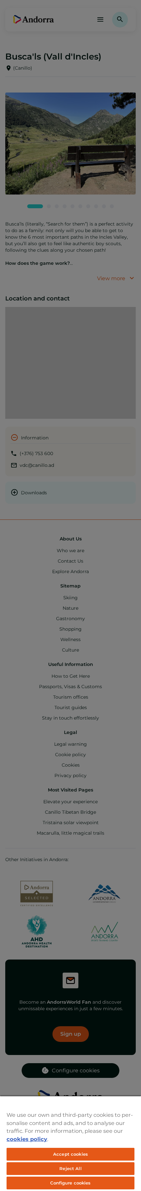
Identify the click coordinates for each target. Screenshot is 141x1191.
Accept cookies (70, 1154)
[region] (70, 1143)
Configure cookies (70, 1182)
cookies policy (27, 1139)
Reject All (70, 1168)
